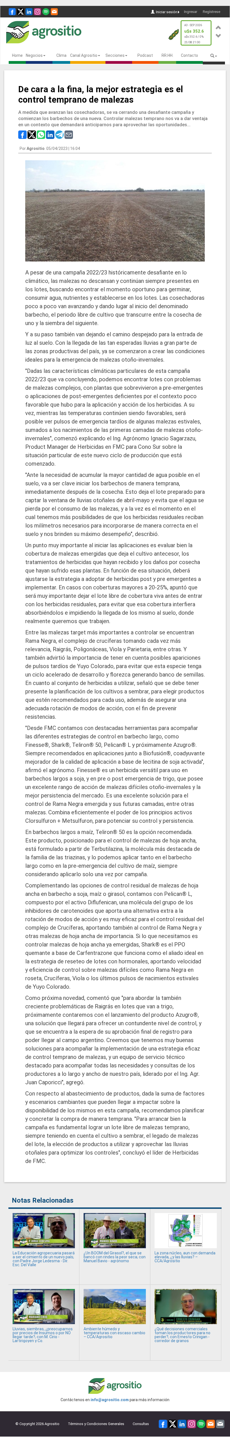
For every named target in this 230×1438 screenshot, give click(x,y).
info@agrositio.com (110, 1400)
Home (17, 55)
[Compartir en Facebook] (22, 134)
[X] (20, 11)
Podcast (145, 55)
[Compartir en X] (31, 134)
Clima (61, 55)
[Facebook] (12, 11)
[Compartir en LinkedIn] (50, 134)
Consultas (141, 1424)
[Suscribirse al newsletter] (54, 11)
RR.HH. (167, 55)
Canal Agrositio (83, 55)
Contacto (189, 55)
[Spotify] (45, 11)
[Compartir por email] (69, 134)
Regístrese (211, 12)
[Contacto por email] (220, 1423)
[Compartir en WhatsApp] (41, 134)
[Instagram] (37, 11)
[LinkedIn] (29, 11)
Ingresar (190, 12)
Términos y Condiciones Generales (96, 1424)
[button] (218, 26)
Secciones (115, 55)
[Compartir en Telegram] (59, 134)
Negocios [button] (34, 55)
